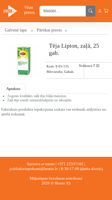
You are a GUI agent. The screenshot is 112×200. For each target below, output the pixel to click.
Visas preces (29, 10)
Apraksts (13, 88)
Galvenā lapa (16, 30)
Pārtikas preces (49, 30)
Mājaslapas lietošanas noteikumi (56, 178)
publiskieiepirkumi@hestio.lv (34, 168)
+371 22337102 (70, 164)
